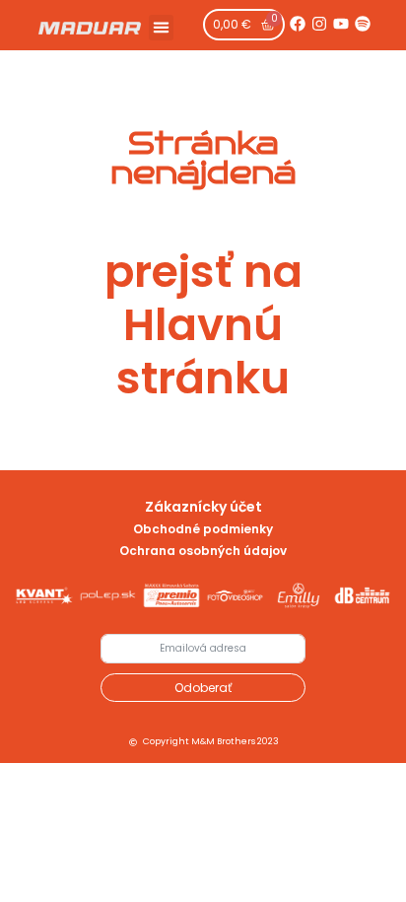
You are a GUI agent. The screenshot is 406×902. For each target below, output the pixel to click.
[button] (161, 27)
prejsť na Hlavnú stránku (203, 325)
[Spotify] (363, 24)
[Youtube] (341, 24)
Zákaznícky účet (203, 507)
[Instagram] (319, 24)
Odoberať (203, 687)
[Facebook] (297, 24)
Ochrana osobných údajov (203, 550)
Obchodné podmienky (203, 528)
